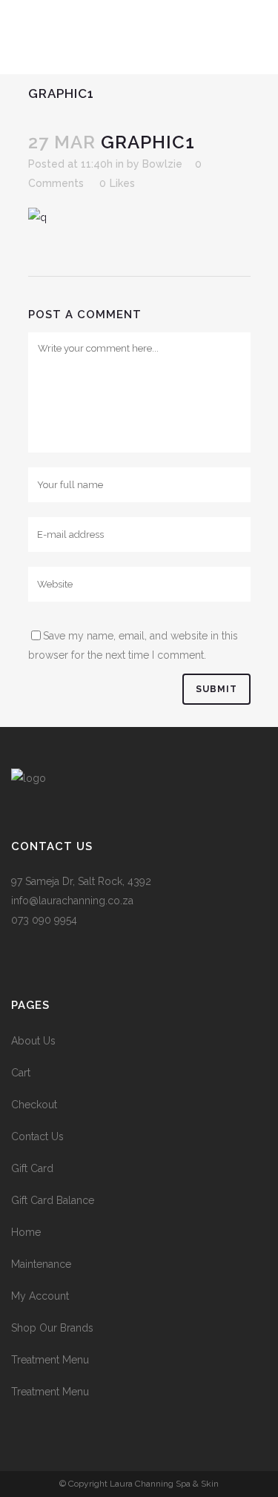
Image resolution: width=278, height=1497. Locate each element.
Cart (20, 1073)
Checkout (34, 1105)
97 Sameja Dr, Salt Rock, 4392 (81, 881)
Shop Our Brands (52, 1328)
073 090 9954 (44, 920)
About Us (33, 1041)
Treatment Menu (50, 1360)
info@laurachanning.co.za (72, 901)
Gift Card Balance (52, 1200)
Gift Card (32, 1168)
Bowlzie (162, 164)
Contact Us (37, 1136)
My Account (40, 1296)
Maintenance (41, 1264)
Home (26, 1232)
